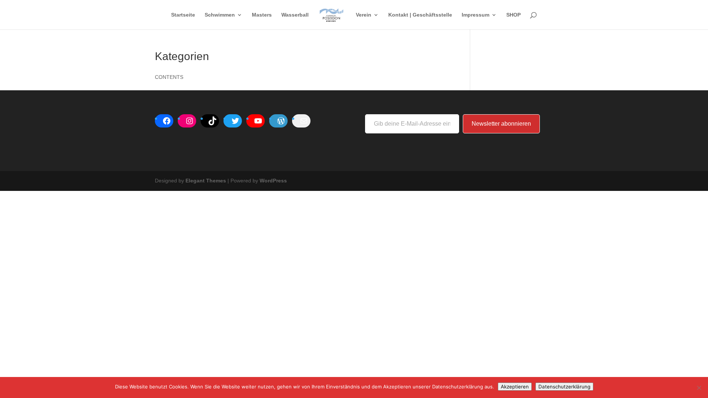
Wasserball (295, 15)
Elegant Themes (205, 181)
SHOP (513, 15)
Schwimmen (220, 15)
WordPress (273, 181)
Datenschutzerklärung (564, 387)
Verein (363, 15)
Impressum (475, 15)
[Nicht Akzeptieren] (698, 387)
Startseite (183, 15)
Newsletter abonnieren (501, 124)
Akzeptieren (515, 387)
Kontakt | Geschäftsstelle (420, 15)
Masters (262, 15)
